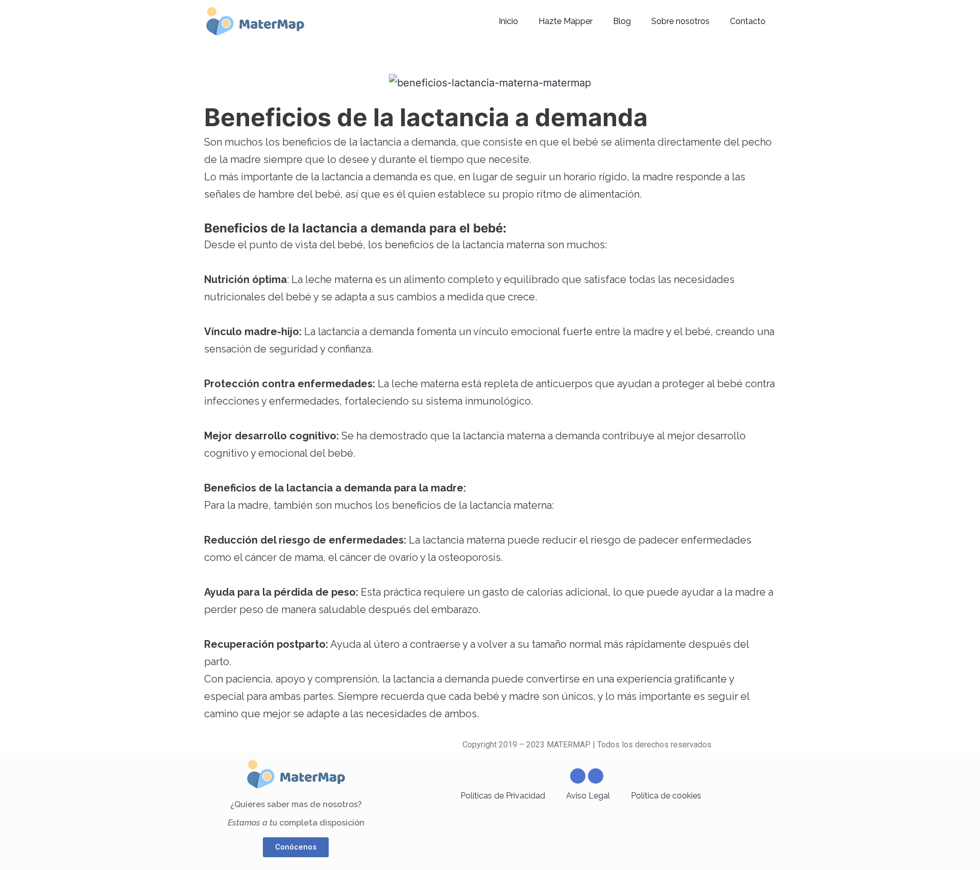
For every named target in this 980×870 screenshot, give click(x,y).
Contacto (748, 21)
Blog (622, 21)
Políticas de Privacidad (502, 796)
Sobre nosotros (680, 21)
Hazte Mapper (565, 21)
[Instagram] (595, 776)
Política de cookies (666, 796)
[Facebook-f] (577, 776)
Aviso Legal (588, 796)
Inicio (508, 21)
